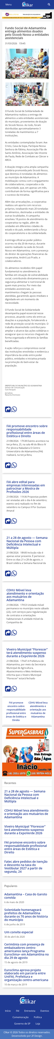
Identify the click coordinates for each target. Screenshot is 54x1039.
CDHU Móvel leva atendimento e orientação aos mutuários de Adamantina (25, 595)
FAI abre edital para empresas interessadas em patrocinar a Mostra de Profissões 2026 (25, 487)
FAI (17, 1010)
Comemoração (21, 1017)
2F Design (36, 1035)
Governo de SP (22, 1023)
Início (8, 1010)
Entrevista (29, 1010)
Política (38, 1017)
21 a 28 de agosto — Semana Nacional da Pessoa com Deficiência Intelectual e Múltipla (27, 543)
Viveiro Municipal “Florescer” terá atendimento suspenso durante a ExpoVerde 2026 (27, 652)
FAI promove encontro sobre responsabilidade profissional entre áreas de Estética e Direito (27, 431)
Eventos (44, 1010)
